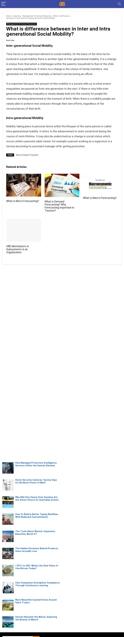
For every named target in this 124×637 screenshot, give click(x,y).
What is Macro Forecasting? (100, 197)
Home (8, 16)
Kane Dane (10, 40)
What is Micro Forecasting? (22, 201)
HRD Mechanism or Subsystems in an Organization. (17, 249)
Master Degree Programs (27, 155)
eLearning (17, 16)
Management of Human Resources (37, 16)
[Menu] (3, 4)
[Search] (119, 4)
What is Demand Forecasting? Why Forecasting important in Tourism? (59, 206)
